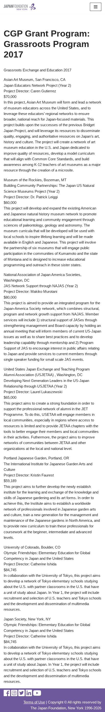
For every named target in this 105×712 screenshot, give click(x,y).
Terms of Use (34, 702)
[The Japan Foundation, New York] (20, 6)
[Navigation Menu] (95, 7)
